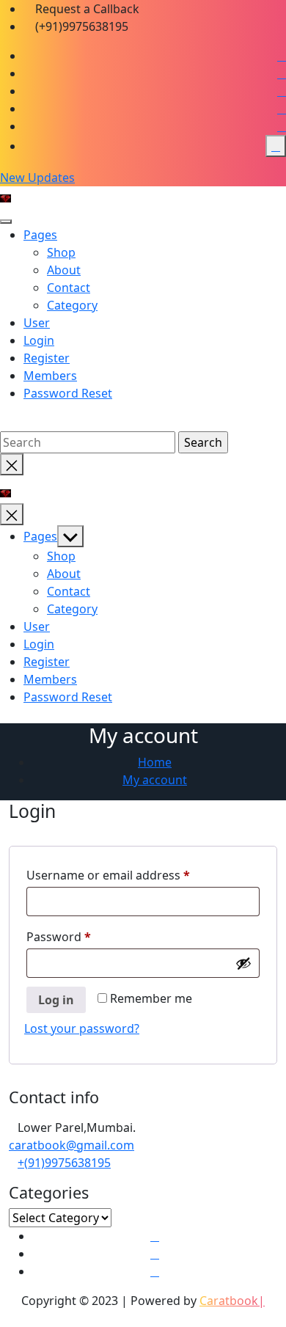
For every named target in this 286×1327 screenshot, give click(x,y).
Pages (40, 235)
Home (155, 762)
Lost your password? (81, 1028)
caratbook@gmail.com (71, 1145)
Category (72, 305)
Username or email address (133, 874)
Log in (56, 1000)
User (36, 323)
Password (83, 936)
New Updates (37, 177)
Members (50, 376)
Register (46, 358)
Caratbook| (232, 1301)
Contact (68, 287)
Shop (61, 252)
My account (154, 780)
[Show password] (243, 963)
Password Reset (67, 393)
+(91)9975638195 (64, 1163)
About (64, 270)
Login (38, 340)
